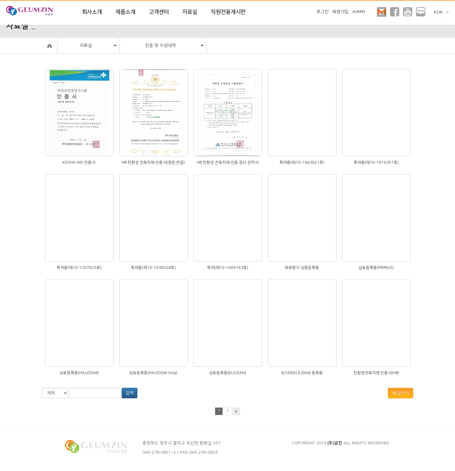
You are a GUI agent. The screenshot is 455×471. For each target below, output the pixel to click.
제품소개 (125, 12)
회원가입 (340, 11)
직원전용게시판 (228, 12)
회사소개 (92, 12)
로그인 (323, 11)
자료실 (189, 12)
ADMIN (358, 11)
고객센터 (159, 12)
